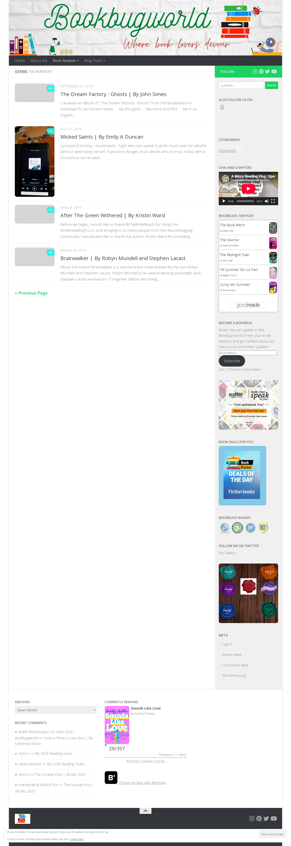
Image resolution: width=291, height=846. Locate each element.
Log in (227, 644)
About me (38, 60)
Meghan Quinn (230, 275)
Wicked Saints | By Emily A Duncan (101, 136)
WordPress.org (234, 675)
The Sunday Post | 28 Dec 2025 (60, 774)
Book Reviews (64, 60)
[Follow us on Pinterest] (261, 71)
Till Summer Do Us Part (239, 269)
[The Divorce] (273, 248)
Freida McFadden (231, 245)
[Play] (224, 201)
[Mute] (267, 201)
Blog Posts (93, 60)
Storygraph (227, 150)
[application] (248, 188)
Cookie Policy (77, 839)
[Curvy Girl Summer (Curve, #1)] (273, 292)
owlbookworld (29, 763)
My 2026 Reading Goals (53, 753)
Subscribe (232, 360)
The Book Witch (232, 225)
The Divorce (229, 239)
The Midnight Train (234, 254)
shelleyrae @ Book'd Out (38, 784)
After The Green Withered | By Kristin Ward (112, 215)
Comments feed (235, 665)
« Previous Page (31, 293)
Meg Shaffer (228, 230)
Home (20, 60)
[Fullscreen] (273, 201)
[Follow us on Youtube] (273, 71)
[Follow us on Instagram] (254, 71)
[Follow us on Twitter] (267, 71)
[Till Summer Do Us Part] (273, 277)
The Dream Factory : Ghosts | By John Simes (113, 94)
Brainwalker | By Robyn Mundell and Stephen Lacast (122, 258)
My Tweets (227, 552)
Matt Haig (227, 260)
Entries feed (232, 654)
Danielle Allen (229, 290)
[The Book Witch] (273, 232)
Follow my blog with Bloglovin (141, 782)
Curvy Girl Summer (235, 284)
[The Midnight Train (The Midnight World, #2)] (273, 262)
